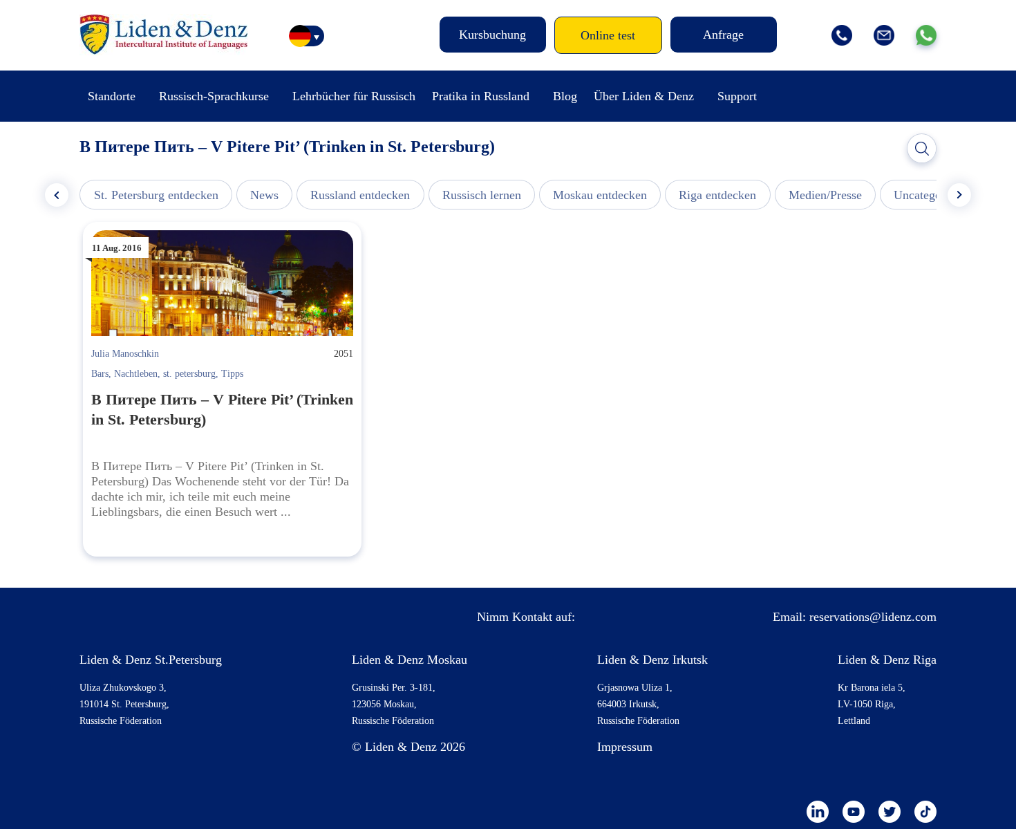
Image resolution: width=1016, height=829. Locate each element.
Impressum (624, 747)
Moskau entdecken (600, 195)
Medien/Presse (825, 195)
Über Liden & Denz (644, 96)
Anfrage (723, 34)
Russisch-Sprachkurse (214, 96)
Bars (100, 374)
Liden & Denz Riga (887, 660)
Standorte (111, 96)
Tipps (232, 374)
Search (922, 148)
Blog (565, 96)
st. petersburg (189, 374)
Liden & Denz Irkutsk (652, 660)
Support (737, 96)
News (264, 195)
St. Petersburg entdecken (156, 195)
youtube (854, 812)
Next (959, 195)
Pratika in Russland (480, 96)
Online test (608, 35)
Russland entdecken (360, 195)
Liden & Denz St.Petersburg (150, 660)
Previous (56, 195)
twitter (889, 812)
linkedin (818, 812)
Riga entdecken (717, 195)
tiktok (925, 812)
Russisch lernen (481, 195)
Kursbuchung (492, 34)
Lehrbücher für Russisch (353, 96)
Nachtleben (136, 374)
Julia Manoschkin (125, 353)
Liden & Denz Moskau (409, 660)
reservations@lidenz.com (873, 617)
